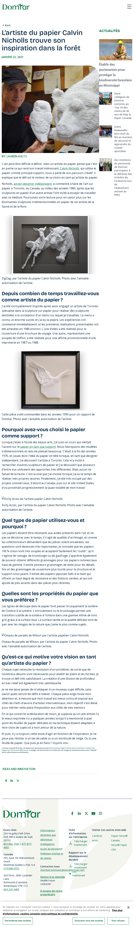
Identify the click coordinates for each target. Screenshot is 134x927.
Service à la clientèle (52, 877)
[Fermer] (128, 907)
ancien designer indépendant (33, 184)
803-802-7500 (11, 844)
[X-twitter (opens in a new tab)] (86, 813)
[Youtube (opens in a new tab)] (93, 813)
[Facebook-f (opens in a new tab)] (72, 813)
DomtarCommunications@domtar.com (62, 870)
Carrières (97, 835)
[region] (67, 914)
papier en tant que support (38, 447)
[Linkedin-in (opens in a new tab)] (79, 813)
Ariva (95, 840)
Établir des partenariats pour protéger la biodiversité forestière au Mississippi (115, 75)
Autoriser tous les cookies (89, 920)
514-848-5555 (11, 868)
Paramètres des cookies (18, 920)
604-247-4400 (11, 889)
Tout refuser (118, 920)
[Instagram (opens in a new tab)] (100, 813)
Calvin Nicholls (69, 168)
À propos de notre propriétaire (51, 892)
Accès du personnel (51, 848)
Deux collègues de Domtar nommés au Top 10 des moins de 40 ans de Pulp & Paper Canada (122, 106)
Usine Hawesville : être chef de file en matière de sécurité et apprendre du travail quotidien (123, 139)
